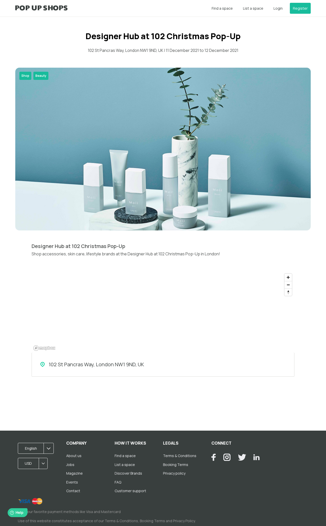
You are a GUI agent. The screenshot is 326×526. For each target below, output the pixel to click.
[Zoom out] (288, 284)
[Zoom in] (288, 277)
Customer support (130, 490)
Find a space (222, 8)
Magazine (74, 473)
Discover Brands (128, 473)
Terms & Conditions (179, 455)
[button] (37, 448)
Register (300, 8)
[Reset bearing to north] (288, 292)
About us (74, 455)
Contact (73, 490)
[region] (163, 312)
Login (278, 8)
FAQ (118, 482)
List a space (253, 8)
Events (72, 482)
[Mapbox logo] (44, 348)
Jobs (70, 464)
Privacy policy (174, 473)
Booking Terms (175, 464)
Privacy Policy (184, 520)
